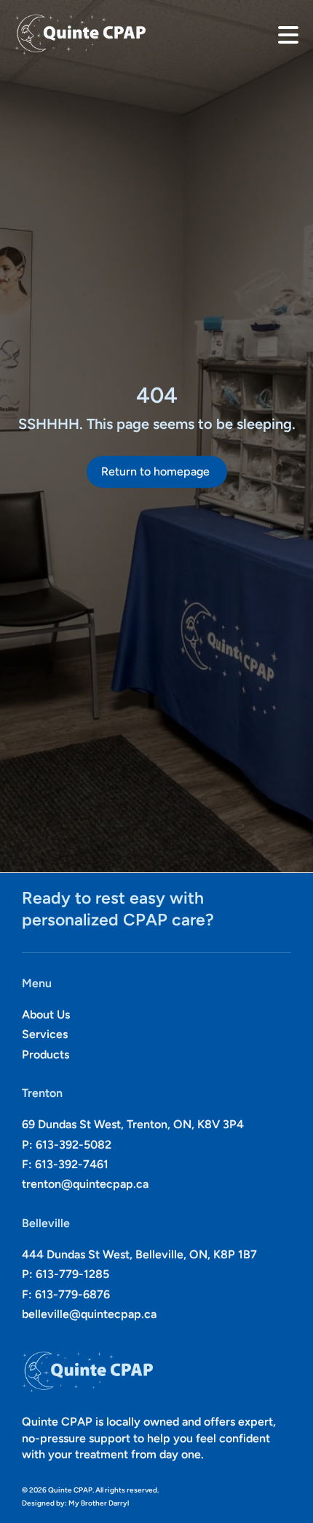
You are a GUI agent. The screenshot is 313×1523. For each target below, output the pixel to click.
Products (45, 1054)
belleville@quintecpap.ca (89, 1314)
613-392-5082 (73, 1145)
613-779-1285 (72, 1275)
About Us (46, 1014)
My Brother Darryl (98, 1503)
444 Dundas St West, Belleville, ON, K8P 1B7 (139, 1254)
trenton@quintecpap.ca (85, 1185)
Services (45, 1035)
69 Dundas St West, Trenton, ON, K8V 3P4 (133, 1125)
